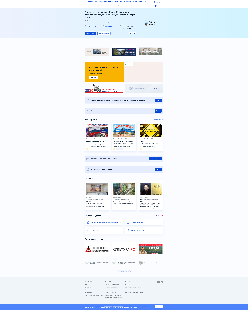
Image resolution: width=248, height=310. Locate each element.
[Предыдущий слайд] (83, 51)
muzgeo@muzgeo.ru (109, 26)
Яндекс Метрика (108, 306)
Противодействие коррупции (124, 271)
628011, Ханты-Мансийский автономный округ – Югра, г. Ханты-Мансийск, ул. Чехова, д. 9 (108, 22)
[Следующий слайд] (165, 51)
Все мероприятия (158, 119)
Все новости (160, 178)
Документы (136, 5)
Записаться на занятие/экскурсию (94, 295)
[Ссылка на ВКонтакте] (158, 282)
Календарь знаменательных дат (134, 292)
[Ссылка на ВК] (130, 33)
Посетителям (88, 5)
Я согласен (159, 306)
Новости (104, 5)
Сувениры (128, 290)
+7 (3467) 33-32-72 (91, 26)
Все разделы (159, 5)
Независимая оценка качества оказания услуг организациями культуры (113, 297)
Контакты (129, 5)
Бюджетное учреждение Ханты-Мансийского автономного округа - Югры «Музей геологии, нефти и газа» (117, 1)
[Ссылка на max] (162, 282)
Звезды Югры (88, 292)
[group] (97, 51)
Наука (106, 290)
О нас (109, 5)
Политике (135, 307)
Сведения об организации (119, 5)
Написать (93, 77)
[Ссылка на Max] (134, 33)
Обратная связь (89, 290)
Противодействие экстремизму (133, 287)
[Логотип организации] (86, 2)
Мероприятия (96, 5)
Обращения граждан (110, 292)
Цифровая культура (118, 306)
